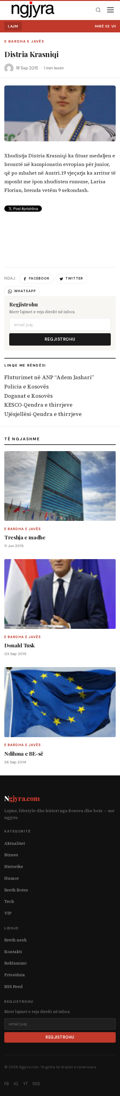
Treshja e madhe (25, 537)
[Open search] (98, 10)
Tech (9, 901)
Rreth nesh (15, 940)
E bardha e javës (24, 41)
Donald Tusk (19, 645)
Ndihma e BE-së (23, 753)
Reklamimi (15, 963)
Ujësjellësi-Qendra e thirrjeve (43, 414)
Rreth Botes (16, 890)
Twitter (74, 278)
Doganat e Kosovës (28, 396)
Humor (11, 878)
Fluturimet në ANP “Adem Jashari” (49, 377)
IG (16, 1083)
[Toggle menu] (110, 10)
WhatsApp (25, 291)
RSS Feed (13, 987)
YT (25, 1083)
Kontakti (13, 952)
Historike (13, 867)
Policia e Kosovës (26, 386)
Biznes (11, 855)
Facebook (39, 278)
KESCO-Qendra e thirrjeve (38, 405)
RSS (36, 1083)
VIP (8, 913)
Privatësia (14, 975)
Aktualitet (14, 843)
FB (6, 1083)
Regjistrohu (60, 339)
